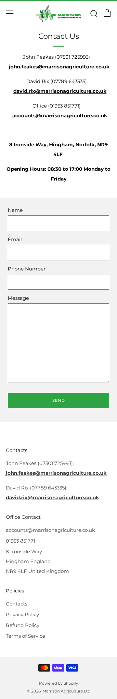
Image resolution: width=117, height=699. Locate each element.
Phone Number (27, 269)
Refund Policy (22, 625)
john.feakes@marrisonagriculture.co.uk (59, 67)
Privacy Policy (22, 615)
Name (15, 210)
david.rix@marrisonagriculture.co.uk (60, 91)
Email (15, 239)
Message (18, 298)
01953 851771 (20, 541)
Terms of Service (25, 636)
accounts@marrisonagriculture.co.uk (59, 116)
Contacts (16, 604)
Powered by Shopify (58, 683)
